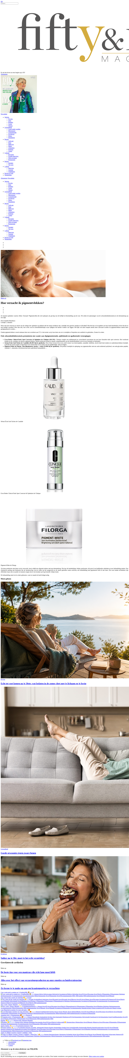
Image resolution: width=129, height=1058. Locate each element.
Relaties (10, 122)
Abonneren (4, 74)
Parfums (10, 149)
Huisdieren (11, 137)
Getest (10, 151)
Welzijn (7, 117)
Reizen (7, 161)
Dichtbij (10, 163)
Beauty (7, 139)
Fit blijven (11, 134)
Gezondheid (8, 127)
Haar (9, 143)
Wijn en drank (12, 158)
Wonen (10, 126)
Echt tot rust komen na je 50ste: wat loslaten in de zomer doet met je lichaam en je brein (43, 683)
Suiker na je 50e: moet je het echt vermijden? (23, 958)
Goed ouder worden (14, 129)
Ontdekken (11, 171)
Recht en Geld (9, 173)
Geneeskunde (12, 132)
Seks (9, 120)
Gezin (10, 124)
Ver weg (10, 165)
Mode (10, 146)
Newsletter (4, 114)
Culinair (7, 153)
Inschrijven (22, 1053)
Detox (10, 136)
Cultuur (7, 166)
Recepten (11, 154)
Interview (11, 168)
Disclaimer (11, 1044)
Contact (10, 1045)
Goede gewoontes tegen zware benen (18, 853)
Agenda (10, 170)
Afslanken (11, 148)
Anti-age (11, 141)
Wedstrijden (8, 175)
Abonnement (12, 1042)
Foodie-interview (13, 156)
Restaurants (11, 160)
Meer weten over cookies (96, 1056)
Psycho (10, 119)
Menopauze (11, 131)
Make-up (11, 144)
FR (2, 1)
